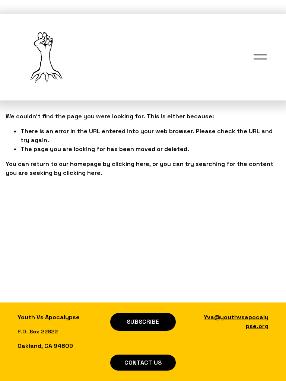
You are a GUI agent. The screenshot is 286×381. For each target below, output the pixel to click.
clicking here (130, 164)
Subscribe (143, 322)
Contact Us (143, 362)
